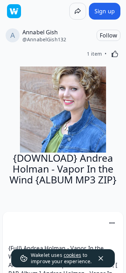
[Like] (114, 53)
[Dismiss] (100, 258)
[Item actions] (112, 223)
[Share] (77, 11)
